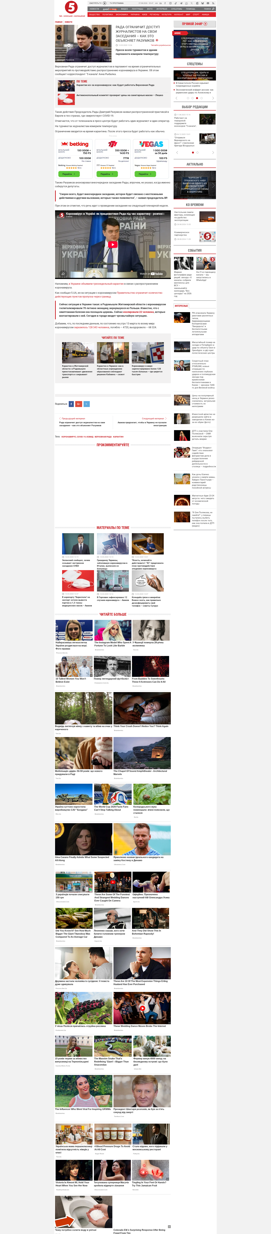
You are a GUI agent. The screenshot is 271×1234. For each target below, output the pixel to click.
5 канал (107, 60)
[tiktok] (175, 3)
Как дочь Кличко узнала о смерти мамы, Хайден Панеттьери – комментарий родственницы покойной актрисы (203, 481)
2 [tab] (205, 58)
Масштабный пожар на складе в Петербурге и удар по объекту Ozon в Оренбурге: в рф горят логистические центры (203, 347)
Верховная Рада (103, 437)
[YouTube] (208, 3)
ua (156, 3)
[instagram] (170, 3)
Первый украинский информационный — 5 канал (71, 9)
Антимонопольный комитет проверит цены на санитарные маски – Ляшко (120, 95)
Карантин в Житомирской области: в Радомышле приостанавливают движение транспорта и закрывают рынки (77, 372)
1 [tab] (184, 58)
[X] (191, 3)
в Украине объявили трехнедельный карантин (96, 283)
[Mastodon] (197, 3)
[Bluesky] (202, 3)
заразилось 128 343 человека (91, 327)
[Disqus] (113, 488)
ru (160, 3)
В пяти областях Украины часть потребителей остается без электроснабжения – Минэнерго (192, 86)
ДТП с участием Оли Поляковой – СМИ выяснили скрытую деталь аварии (202, 435)
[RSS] (213, 3)
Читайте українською (161, 44)
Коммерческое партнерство (181, 233)
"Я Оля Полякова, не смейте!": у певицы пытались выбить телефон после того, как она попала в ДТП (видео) (203, 519)
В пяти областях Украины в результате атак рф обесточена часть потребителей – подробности (195, 92)
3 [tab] (197, 98)
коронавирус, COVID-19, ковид (77, 437)
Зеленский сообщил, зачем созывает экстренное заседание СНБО (76, 563)
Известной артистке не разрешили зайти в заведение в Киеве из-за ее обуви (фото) (203, 418)
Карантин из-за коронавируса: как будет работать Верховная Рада (115, 85)
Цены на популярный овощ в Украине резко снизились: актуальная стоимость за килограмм (203, 401)
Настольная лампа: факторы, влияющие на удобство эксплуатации (184, 216)
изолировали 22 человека (138, 311)
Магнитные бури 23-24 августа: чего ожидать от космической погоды (203, 499)
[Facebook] (165, 3)
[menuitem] (94, 8)
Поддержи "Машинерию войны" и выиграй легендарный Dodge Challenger (185, 122)
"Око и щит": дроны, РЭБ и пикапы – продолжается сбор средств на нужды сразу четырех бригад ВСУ (185, 144)
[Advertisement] (113, 158)
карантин (118, 437)
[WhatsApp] (186, 3)
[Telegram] (181, 3)
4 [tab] (202, 98)
